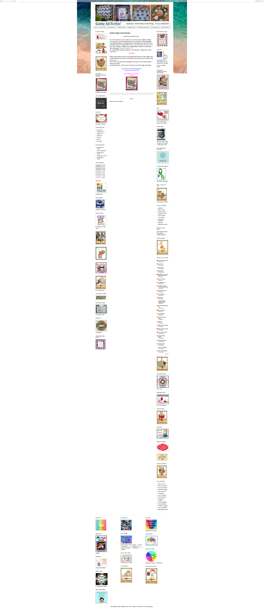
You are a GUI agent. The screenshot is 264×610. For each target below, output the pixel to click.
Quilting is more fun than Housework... (163, 275)
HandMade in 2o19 (100, 168)
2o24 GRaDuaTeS (155, 27)
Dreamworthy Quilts (161, 336)
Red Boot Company (163, 505)
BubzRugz (160, 271)
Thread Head (161, 310)
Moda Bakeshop (162, 504)
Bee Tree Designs (162, 487)
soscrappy (160, 267)
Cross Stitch (161, 217)
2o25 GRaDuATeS (165, 27)
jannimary (160, 297)
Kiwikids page (161, 282)
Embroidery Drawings (161, 220)
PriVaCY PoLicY (102, 27)
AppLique (160, 208)
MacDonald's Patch (163, 260)
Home (96, 27)
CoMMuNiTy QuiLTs (121, 27)
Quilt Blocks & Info (162, 224)
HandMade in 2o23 (102, 155)
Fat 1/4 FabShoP (162, 495)
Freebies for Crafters (161, 499)
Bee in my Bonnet (162, 485)
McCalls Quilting (162, 502)
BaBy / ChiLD (161, 210)
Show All (166, 353)
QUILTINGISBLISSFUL (163, 306)
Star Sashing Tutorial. (162, 231)
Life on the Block (162, 332)
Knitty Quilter (161, 344)
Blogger (151, 606)
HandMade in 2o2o (100, 166)
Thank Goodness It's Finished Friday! (163, 286)
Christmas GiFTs (162, 213)
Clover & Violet (162, 491)
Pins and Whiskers (162, 350)
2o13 (100, 177)
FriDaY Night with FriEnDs (143, 27)
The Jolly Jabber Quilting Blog (162, 301)
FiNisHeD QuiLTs (131, 27)
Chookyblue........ (162, 294)
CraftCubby (161, 493)
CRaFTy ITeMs (161, 215)
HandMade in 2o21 (100, 165)
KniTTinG (160, 222)
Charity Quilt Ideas (161, 234)
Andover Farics (162, 484)
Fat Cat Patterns (162, 497)
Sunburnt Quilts (162, 340)
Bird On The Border (163, 325)
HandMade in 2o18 (100, 169)
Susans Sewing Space (162, 318)
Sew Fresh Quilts (162, 347)
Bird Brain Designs (163, 489)
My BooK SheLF (111, 27)
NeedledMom (161, 313)
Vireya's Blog (161, 279)
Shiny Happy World (163, 328)
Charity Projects (162, 211)
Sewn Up (160, 264)
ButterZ (160, 321)
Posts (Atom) (120, 101)
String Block (160, 233)
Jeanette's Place (162, 290)
